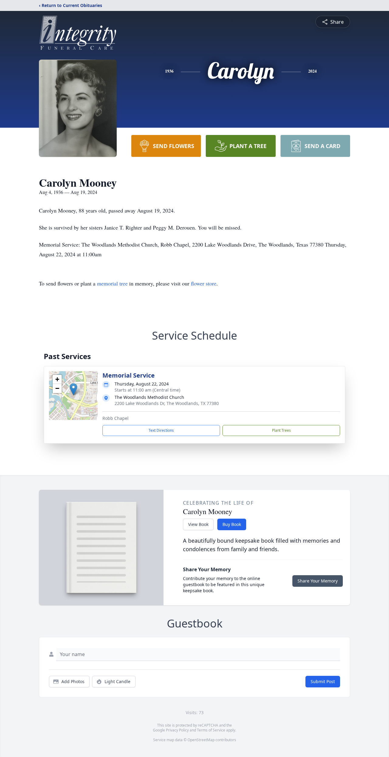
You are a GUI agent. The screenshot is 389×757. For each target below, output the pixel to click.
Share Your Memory (318, 581)
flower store (203, 283)
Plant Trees (281, 430)
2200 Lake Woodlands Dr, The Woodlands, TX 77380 (167, 403)
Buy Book (231, 524)
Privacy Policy (177, 730)
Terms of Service (211, 730)
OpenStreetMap (201, 739)
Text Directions (161, 430)
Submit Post (323, 681)
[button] (73, 389)
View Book (198, 524)
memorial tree (112, 283)
